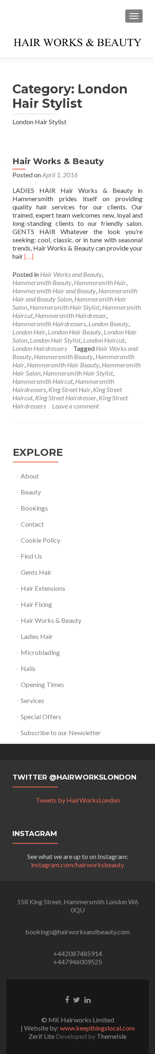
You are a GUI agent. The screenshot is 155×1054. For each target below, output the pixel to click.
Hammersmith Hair (100, 282)
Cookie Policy (40, 540)
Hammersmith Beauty (42, 282)
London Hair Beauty (74, 332)
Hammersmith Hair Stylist (65, 307)
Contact (32, 524)
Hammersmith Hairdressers (49, 323)
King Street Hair (69, 389)
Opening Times (42, 684)
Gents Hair (36, 572)
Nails (28, 668)
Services (32, 700)
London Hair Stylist (55, 340)
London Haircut (103, 340)
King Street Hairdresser (65, 398)
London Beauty (108, 323)
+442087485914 (77, 953)
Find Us (31, 556)
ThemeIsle (111, 1036)
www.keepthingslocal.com (97, 1028)
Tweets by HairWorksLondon (78, 800)
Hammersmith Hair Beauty (63, 365)
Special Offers (41, 716)
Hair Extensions (43, 588)
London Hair (28, 332)
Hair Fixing (36, 604)
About (30, 476)
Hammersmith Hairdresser (70, 315)
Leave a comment (75, 406)
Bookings (34, 508)
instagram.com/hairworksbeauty (77, 864)
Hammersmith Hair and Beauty (54, 291)
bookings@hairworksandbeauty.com (77, 932)
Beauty (31, 492)
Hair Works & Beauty (58, 161)
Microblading (40, 652)
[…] (28, 256)
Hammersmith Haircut (42, 381)
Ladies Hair (37, 636)
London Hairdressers (39, 348)
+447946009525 (77, 962)
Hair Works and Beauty (71, 274)
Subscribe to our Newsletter (61, 732)
